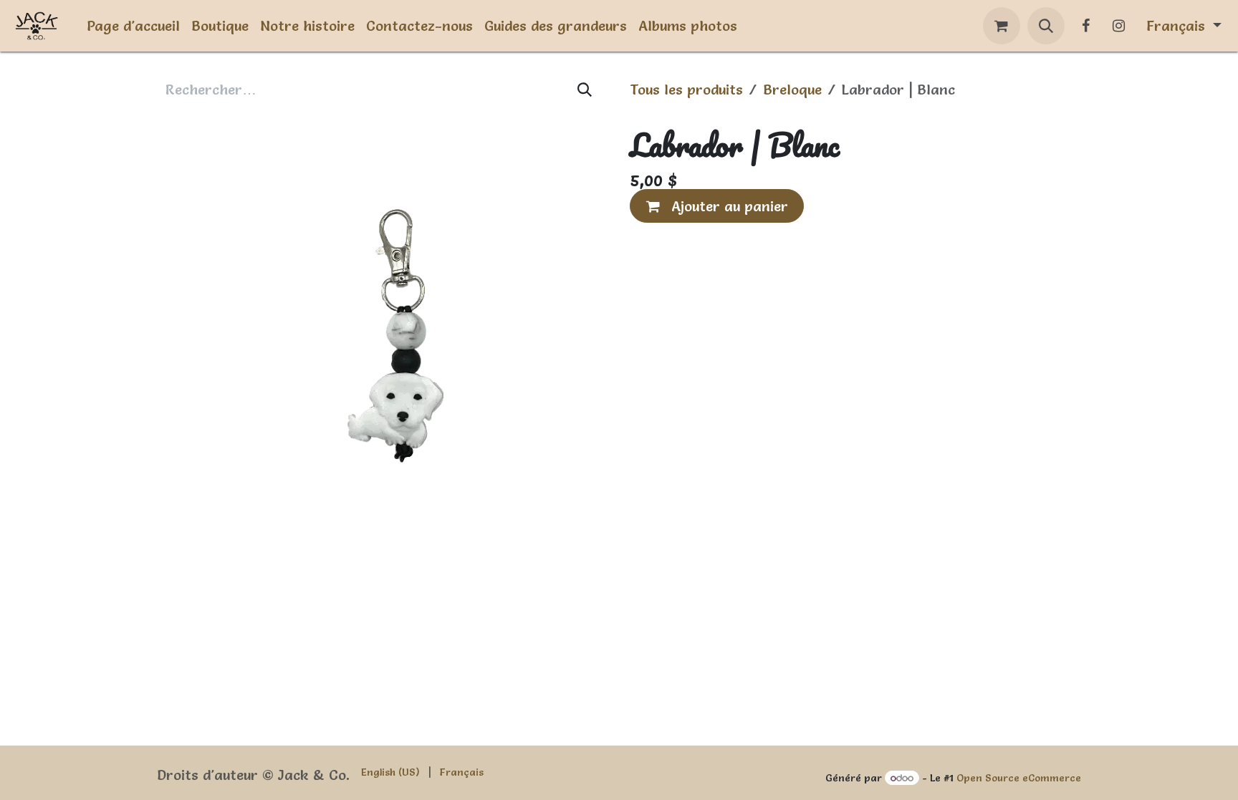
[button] (1046, 25)
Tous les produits (686, 89)
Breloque (792, 89)
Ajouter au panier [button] (727, 206)
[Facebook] (1086, 25)
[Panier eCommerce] (1001, 25)
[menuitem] (133, 25)
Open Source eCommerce (1018, 777)
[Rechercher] (585, 89)
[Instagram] (1119, 25)
